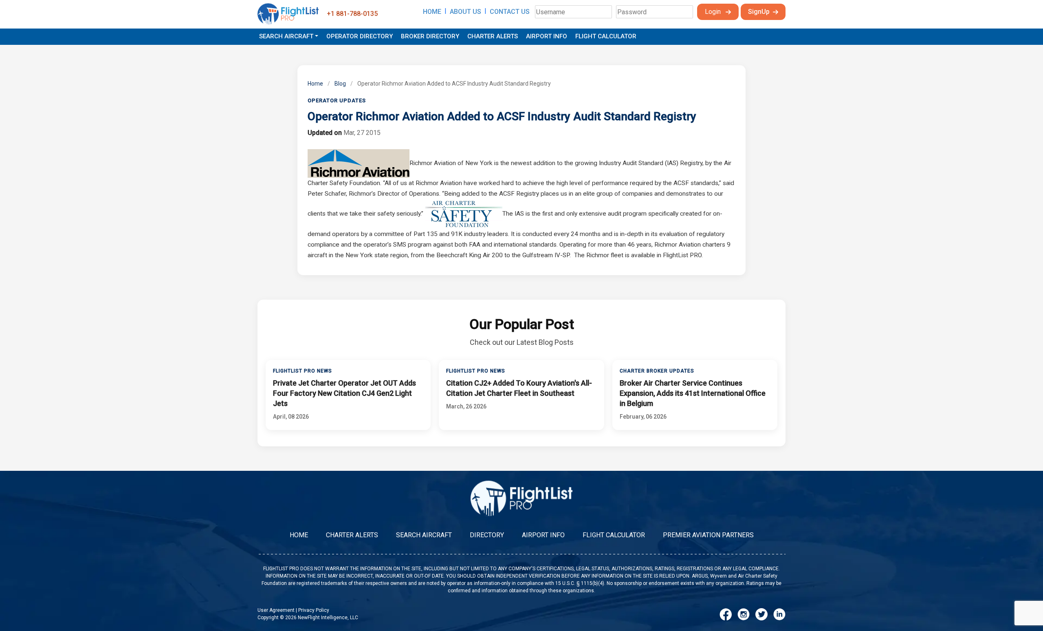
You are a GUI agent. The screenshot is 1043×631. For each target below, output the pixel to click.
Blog (340, 83)
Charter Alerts (492, 36)
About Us (465, 11)
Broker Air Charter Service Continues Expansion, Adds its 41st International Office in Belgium (693, 393)
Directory (487, 535)
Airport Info (546, 36)
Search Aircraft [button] (286, 36)
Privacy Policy (313, 610)
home (299, 535)
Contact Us (510, 11)
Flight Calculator (605, 36)
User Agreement (276, 610)
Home (432, 11)
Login (715, 11)
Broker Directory (430, 36)
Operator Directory (359, 36)
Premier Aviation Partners (708, 535)
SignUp (760, 11)
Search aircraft (424, 535)
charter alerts (352, 535)
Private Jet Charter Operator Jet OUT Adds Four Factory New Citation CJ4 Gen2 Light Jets (344, 393)
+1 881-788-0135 (352, 14)
